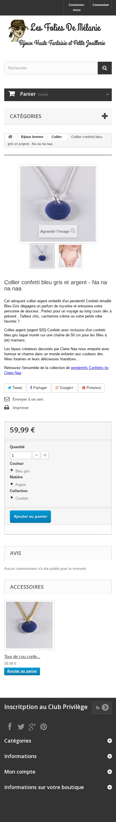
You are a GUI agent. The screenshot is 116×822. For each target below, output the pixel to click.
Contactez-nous (77, 7)
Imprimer (21, 408)
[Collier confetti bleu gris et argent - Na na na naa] (42, 256)
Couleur (17, 463)
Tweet (16, 388)
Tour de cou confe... (22, 656)
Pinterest (93, 388)
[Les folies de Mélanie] (58, 34)
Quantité (17, 447)
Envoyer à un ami (28, 399)
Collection (19, 491)
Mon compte (19, 771)
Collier (57, 137)
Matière (17, 477)
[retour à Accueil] (10, 137)
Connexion (101, 4)
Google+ (66, 388)
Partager (39, 388)
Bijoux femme (32, 137)
